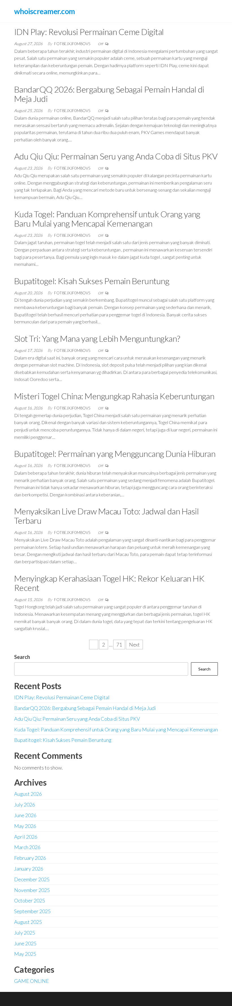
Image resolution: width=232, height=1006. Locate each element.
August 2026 (28, 794)
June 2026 (25, 815)
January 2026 (28, 868)
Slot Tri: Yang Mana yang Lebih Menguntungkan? (97, 338)
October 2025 (29, 900)
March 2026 (27, 847)
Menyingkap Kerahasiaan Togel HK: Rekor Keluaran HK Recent (109, 583)
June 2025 (25, 943)
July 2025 (24, 933)
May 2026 (25, 826)
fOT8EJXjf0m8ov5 (72, 43)
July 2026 (24, 804)
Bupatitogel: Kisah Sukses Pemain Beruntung (91, 281)
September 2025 (32, 911)
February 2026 (30, 858)
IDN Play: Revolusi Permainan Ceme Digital (89, 32)
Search (22, 657)
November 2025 (32, 890)
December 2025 (32, 879)
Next (134, 644)
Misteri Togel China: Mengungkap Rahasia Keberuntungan (114, 396)
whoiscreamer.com (44, 11)
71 (119, 644)
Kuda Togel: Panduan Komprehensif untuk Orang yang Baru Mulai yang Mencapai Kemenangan (107, 218)
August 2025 (28, 922)
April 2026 (25, 837)
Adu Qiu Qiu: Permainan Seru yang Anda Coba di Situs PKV (115, 156)
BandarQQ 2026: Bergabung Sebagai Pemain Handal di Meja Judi (109, 94)
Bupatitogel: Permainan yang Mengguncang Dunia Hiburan (114, 453)
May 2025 (25, 954)
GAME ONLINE (31, 981)
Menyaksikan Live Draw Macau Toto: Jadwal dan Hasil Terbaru (106, 515)
